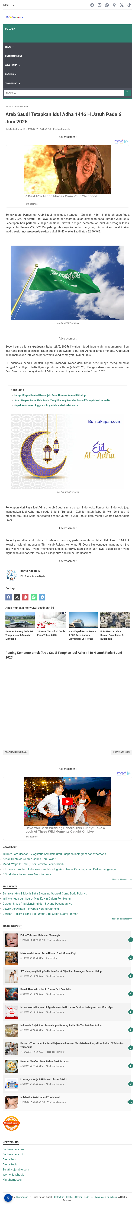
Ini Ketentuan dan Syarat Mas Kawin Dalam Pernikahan (37, 898)
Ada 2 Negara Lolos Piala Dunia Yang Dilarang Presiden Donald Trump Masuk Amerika (62, 400)
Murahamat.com (13, 1179)
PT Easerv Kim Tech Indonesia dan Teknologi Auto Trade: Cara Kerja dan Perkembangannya (60, 869)
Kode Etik (88, 1197)
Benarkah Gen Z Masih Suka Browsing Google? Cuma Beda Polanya (45, 893)
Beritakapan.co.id (13, 1154)
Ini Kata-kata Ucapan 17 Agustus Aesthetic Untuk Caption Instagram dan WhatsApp (54, 854)
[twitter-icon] (121, 5)
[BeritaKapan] (13, 17)
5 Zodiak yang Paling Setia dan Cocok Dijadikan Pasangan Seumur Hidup (61, 971)
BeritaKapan (22, 1197)
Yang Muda (11, 83)
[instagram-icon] (99, 5)
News (8, 47)
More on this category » (122, 879)
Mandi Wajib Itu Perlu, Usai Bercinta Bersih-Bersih (33, 864)
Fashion (9, 74)
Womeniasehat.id (13, 1174)
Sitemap (78, 1197)
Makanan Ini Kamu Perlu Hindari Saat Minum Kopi (48, 953)
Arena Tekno (10, 1159)
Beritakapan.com (13, 1149)
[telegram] (42, 597)
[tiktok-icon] (129, 5)
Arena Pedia (10, 1164)
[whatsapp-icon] (107, 5)
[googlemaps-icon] (114, 5)
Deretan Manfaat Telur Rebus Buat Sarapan (44, 1061)
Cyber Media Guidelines (106, 1197)
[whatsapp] (34, 597)
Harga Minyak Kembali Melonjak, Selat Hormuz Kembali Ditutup (50, 395)
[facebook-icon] (92, 5)
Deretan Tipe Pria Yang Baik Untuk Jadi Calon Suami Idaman (40, 913)
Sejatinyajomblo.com (16, 1169)
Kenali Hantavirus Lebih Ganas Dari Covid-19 (30, 859)
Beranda (10, 29)
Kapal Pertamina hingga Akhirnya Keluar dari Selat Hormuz (47, 405)
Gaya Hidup (11, 65)
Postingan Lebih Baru (16, 752)
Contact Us (58, 1197)
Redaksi (69, 1197)
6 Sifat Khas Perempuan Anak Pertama (27, 874)
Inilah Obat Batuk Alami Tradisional (40, 1097)
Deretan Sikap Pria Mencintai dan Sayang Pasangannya (37, 903)
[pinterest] (25, 597)
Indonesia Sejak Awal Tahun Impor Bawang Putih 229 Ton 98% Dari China (61, 1025)
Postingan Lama (121, 752)
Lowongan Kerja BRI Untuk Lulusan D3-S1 (43, 1079)
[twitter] (17, 597)
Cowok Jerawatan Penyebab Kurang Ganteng (31, 908)
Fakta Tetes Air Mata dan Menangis (40, 935)
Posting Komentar (62, 129)
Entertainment (13, 56)
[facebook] (8, 597)
